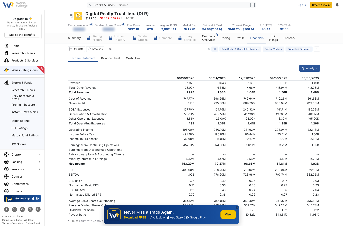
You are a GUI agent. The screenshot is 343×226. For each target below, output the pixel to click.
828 (150, 29)
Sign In (302, 4)
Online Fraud (33, 223)
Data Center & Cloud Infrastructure (240, 49)
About (20, 216)
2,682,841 (168, 29)
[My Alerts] (337, 5)
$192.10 (133, 29)
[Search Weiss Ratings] (90, 5)
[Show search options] (253, 5)
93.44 (266, 29)
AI (214, 49)
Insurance (17, 169)
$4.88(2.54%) (212, 29)
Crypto (16, 154)
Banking (16, 161)
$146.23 (234, 29)
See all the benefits (22, 34)
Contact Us (8, 216)
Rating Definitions (12, 220)
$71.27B (189, 29)
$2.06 (284, 29)
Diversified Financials (299, 49)
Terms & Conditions (13, 223)
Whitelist (29, 220)
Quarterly (308, 68)
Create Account (321, 4)
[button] (76, 49)
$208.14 (248, 29)
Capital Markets (273, 49)
